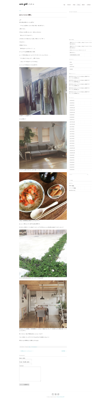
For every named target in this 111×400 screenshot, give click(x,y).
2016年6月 (72, 162)
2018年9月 (72, 114)
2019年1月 (72, 105)
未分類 (71, 69)
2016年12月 (72, 148)
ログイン (71, 183)
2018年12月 (72, 107)
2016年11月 (72, 150)
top (64, 4)
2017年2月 (72, 143)
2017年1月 (72, 145)
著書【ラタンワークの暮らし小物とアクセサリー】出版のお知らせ (81, 43)
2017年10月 (72, 124)
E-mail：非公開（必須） (24, 362)
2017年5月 (72, 136)
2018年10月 (72, 112)
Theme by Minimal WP (60, 396)
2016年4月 (72, 167)
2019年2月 (72, 103)
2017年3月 (72, 141)
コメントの (72, 188)
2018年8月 (72, 117)
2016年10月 (72, 152)
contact (89, 4)
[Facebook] (56, 394)
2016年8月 (72, 157)
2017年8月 (72, 129)
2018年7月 (72, 119)
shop (74, 4)
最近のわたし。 (73, 52)
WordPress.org (72, 190)
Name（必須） (22, 358)
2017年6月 (72, 133)
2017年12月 (72, 122)
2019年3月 (72, 100)
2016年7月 (72, 160)
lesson (69, 4)
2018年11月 (72, 110)
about (83, 4)
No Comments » (34, 346)
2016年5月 (72, 164)
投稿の (71, 185)
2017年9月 (72, 126)
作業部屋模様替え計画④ (75, 54)
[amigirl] (29, 4)
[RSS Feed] (58, 394)
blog (79, 4)
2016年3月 (72, 169)
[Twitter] (53, 394)
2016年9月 (72, 155)
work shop (72, 66)
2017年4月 (72, 138)
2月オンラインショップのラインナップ (78, 50)
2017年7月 (72, 131)
